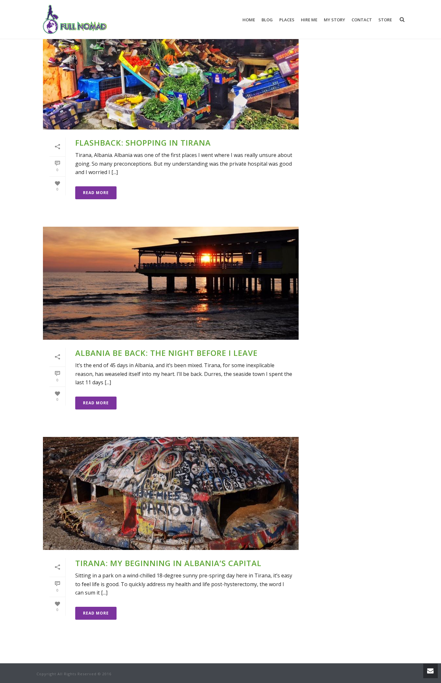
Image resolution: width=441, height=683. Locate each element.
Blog (267, 20)
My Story (334, 20)
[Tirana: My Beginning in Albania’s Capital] (171, 493)
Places (286, 20)
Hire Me (309, 20)
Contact (362, 20)
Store (385, 20)
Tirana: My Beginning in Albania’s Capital (168, 563)
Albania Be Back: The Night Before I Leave (166, 352)
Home (248, 20)
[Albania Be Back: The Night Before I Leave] (171, 283)
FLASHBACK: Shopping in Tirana (143, 142)
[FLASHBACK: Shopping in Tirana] (171, 72)
